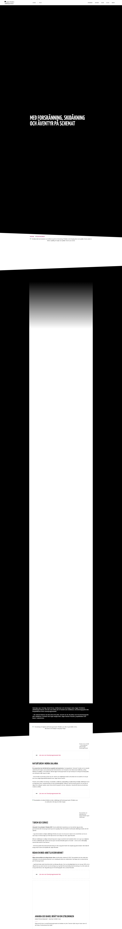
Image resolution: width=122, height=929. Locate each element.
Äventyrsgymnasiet (41, 236)
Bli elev (107, 2)
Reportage (32, 236)
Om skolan (97, 2)
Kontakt (113, 2)
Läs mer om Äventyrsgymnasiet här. (50, 755)
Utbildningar (90, 2)
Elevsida (34, 2)
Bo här (102, 2)
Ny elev (40, 2)
